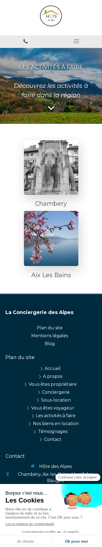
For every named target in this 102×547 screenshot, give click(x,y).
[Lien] (51, 167)
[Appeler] (25, 41)
